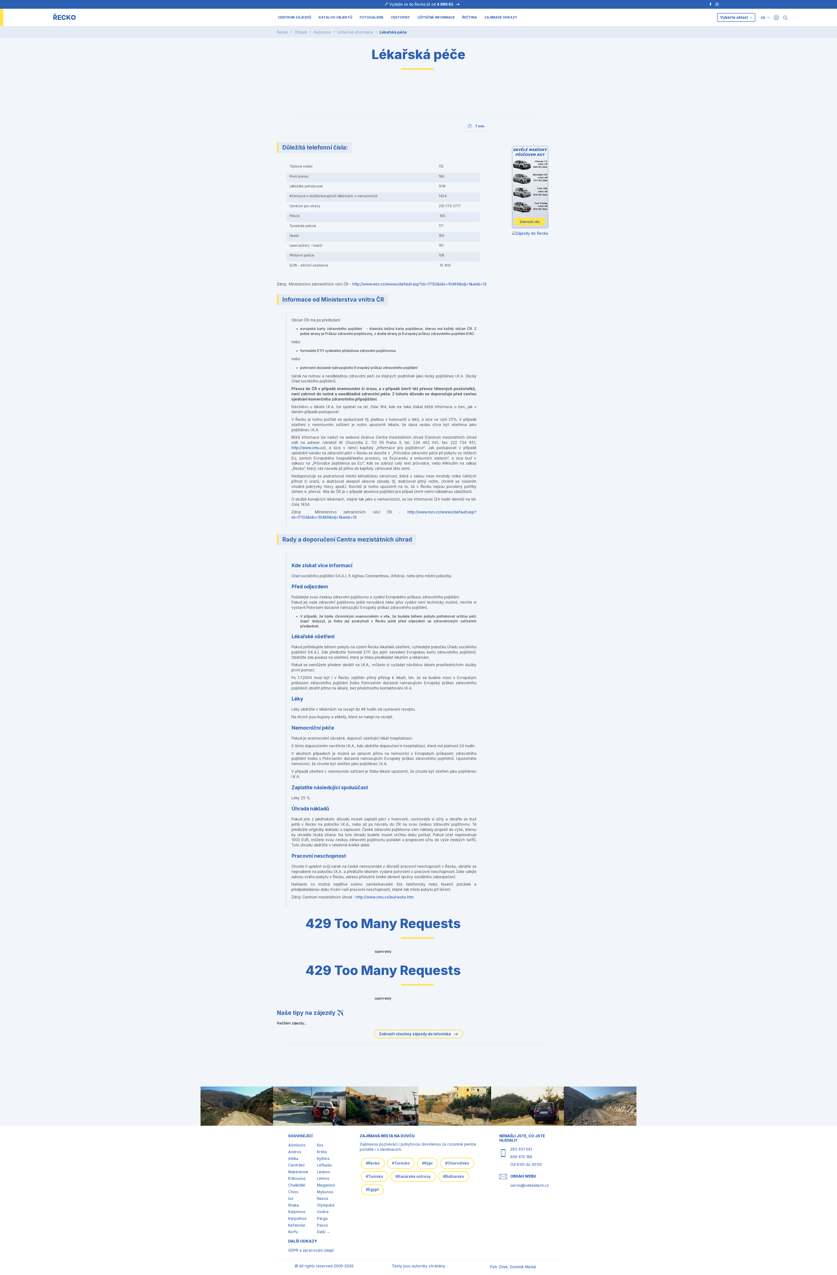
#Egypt (372, 1189)
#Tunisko (374, 1176)
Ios (290, 1198)
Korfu (293, 1232)
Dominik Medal (523, 1267)
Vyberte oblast (734, 17)
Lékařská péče (393, 32)
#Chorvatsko (457, 1163)
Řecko (282, 32)
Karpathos (297, 1218)
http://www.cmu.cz (307, 448)
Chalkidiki (296, 1185)
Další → (323, 1232)
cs (763, 17)
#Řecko (373, 1163)
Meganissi (326, 1185)
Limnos (323, 1178)
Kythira (323, 1158)
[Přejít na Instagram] (717, 4)
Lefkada (324, 1165)
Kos (320, 1145)
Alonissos (296, 1145)
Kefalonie (296, 1225)
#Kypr (427, 1163)
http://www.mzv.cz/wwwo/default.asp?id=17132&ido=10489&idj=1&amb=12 (419, 284)
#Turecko (401, 1163)
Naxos (322, 1198)
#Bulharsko (453, 1176)
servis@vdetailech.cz (529, 1185)
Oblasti (301, 32)
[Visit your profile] (776, 17)
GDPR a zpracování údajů (311, 1250)
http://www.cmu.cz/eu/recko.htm (384, 897)
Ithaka (293, 1205)
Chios (293, 1192)
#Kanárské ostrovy (413, 1176)
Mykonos (325, 1192)
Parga (322, 1218)
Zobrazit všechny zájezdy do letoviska (415, 1034)
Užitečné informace (355, 32)
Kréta (322, 1152)
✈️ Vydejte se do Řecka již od (418, 4)
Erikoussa (296, 1178)
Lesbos (323, 1172)
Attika (293, 1158)
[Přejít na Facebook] (708, 4)
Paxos (322, 1225)
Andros (294, 1152)
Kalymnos (322, 32)
